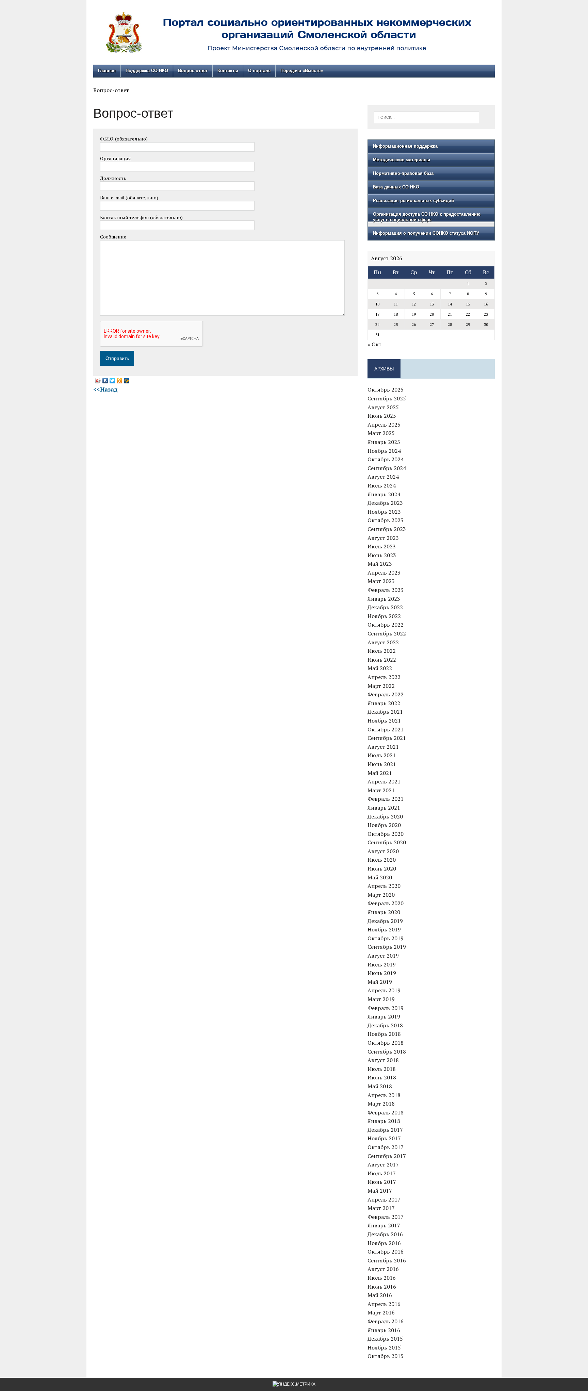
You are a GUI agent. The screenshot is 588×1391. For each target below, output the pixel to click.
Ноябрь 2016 (384, 1243)
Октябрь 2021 (386, 729)
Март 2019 (381, 999)
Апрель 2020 (384, 886)
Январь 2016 (384, 1330)
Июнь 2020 (382, 868)
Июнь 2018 (382, 1077)
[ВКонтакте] (105, 380)
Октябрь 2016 (386, 1251)
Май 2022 (380, 668)
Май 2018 (380, 1086)
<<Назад (105, 389)
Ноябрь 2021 (384, 720)
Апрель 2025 (384, 424)
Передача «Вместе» (301, 70)
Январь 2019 (384, 1016)
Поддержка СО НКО (147, 70)
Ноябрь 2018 (384, 1034)
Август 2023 (383, 538)
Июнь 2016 (382, 1286)
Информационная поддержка (405, 146)
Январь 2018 (384, 1121)
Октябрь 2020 (386, 834)
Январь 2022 (384, 703)
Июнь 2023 (382, 555)
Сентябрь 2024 (387, 468)
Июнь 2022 (382, 659)
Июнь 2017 (382, 1182)
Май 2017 (380, 1190)
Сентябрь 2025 (387, 398)
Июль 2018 (382, 1069)
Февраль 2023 (386, 590)
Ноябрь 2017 (384, 1138)
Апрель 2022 (384, 677)
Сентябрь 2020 (387, 842)
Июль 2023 (382, 546)
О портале (259, 70)
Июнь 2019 (382, 973)
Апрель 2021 (384, 781)
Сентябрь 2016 (387, 1260)
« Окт (374, 344)
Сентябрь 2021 (387, 738)
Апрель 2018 (384, 1095)
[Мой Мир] (126, 380)
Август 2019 (383, 955)
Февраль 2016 (386, 1321)
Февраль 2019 (386, 1008)
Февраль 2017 (386, 1217)
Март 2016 (381, 1312)
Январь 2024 (384, 494)
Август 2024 (383, 476)
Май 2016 (380, 1295)
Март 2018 (381, 1103)
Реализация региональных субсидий (413, 200)
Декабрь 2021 (385, 711)
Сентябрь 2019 (387, 946)
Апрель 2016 (384, 1304)
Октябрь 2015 (386, 1356)
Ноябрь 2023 (384, 511)
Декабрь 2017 (385, 1129)
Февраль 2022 (386, 694)
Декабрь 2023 (385, 503)
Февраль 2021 (386, 798)
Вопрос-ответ (193, 70)
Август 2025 (383, 407)
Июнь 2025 (382, 415)
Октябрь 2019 (386, 938)
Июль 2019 (382, 964)
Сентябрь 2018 (387, 1051)
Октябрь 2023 (386, 520)
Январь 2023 (384, 598)
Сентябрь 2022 (387, 633)
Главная (107, 70)
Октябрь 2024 (386, 459)
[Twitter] (112, 380)
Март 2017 (381, 1208)
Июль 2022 (382, 651)
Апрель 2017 (384, 1199)
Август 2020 (383, 851)
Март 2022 (381, 686)
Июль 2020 (382, 859)
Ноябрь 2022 (384, 616)
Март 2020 (381, 894)
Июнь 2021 (382, 764)
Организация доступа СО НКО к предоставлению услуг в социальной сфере (426, 217)
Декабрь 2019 (385, 921)
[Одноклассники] (119, 380)
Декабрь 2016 (385, 1234)
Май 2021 (380, 773)
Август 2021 (383, 746)
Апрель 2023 (384, 572)
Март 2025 (381, 433)
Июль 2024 (382, 485)
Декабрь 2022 (385, 607)
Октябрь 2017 (386, 1147)
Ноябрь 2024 (384, 450)
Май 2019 (380, 982)
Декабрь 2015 (385, 1338)
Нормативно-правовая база (403, 173)
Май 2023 (380, 563)
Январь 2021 (384, 807)
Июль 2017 (382, 1173)
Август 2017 (383, 1164)
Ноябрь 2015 (384, 1347)
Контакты (227, 70)
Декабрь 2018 (385, 1025)
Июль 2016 (382, 1277)
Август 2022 (383, 642)
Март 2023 (381, 581)
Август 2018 (383, 1060)
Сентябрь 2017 (387, 1156)
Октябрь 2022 (386, 624)
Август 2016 (383, 1269)
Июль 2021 (382, 755)
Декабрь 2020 (385, 816)
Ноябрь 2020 (384, 825)
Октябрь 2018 (386, 1042)
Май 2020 (380, 877)
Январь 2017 (384, 1225)
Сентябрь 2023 (387, 529)
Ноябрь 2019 (384, 929)
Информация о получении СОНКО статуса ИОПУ (426, 233)
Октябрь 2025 (386, 389)
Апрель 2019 (384, 990)
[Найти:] (426, 116)
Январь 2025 (384, 442)
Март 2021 (381, 790)
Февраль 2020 (386, 903)
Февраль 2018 (386, 1112)
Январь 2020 (384, 912)
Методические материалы (401, 159)
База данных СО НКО (396, 186)
